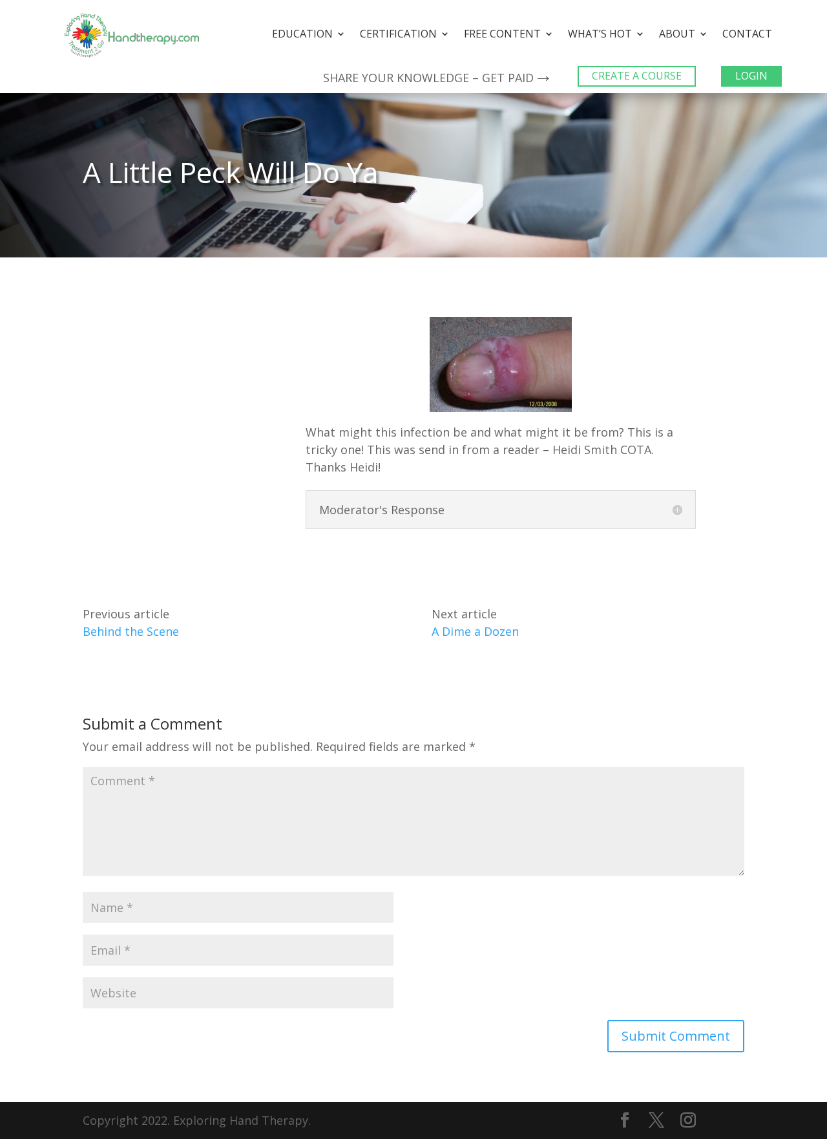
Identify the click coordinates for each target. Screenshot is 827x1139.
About (677, 35)
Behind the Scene (131, 631)
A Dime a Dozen (475, 631)
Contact (747, 35)
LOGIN (751, 76)
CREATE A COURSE (637, 76)
